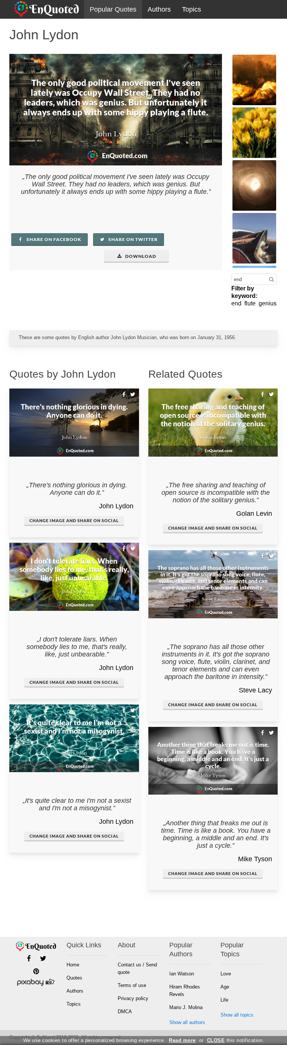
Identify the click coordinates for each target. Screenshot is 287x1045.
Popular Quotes (113, 9)
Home (73, 965)
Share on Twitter (132, 239)
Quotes (74, 978)
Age (224, 987)
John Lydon (116, 506)
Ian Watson (181, 974)
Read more (182, 1040)
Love (225, 974)
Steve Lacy (255, 690)
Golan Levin (254, 513)
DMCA (125, 1011)
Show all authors (187, 1022)
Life (224, 1000)
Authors (159, 9)
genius (268, 303)
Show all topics (236, 1015)
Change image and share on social (74, 520)
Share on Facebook (53, 239)
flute (250, 303)
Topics (191, 9)
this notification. (235, 1040)
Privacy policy (133, 998)
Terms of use (132, 985)
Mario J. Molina (186, 1007)
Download (140, 256)
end (236, 303)
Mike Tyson (255, 859)
